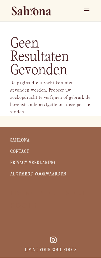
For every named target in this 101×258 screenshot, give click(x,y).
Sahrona (20, 140)
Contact (19, 152)
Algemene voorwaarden (38, 174)
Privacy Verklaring (32, 163)
